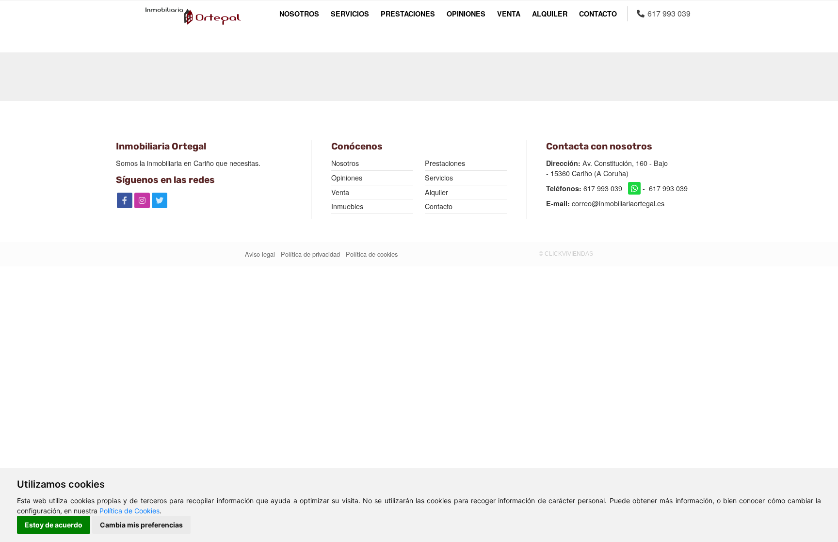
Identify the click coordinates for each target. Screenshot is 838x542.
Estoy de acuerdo (53, 525)
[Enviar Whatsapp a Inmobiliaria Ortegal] (634, 188)
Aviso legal (260, 254)
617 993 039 (602, 188)
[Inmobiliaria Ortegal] (193, 16)
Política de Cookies (129, 511)
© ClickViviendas (566, 253)
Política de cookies (372, 254)
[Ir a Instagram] (142, 200)
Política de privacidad (310, 254)
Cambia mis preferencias (141, 525)
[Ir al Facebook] (124, 200)
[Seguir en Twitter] (159, 200)
